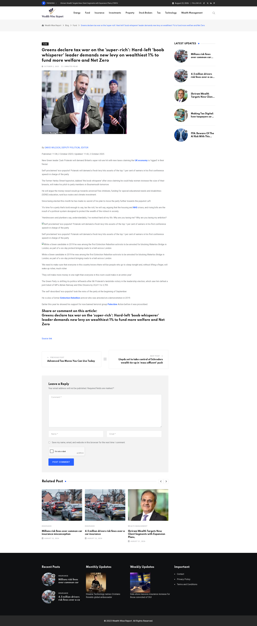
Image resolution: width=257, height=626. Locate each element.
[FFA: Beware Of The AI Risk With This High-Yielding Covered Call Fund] (181, 135)
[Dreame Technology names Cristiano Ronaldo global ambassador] (96, 582)
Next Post (155, 356)
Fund (87, 13)
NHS (135, 207)
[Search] (214, 12)
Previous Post (57, 357)
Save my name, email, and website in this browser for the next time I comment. (88, 442)
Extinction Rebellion (70, 298)
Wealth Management (192, 13)
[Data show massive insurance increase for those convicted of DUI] (140, 582)
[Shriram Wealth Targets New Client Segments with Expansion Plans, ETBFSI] (181, 95)
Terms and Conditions (187, 584)
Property (130, 13)
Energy (76, 13)
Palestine (112, 304)
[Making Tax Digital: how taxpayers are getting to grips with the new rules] (181, 115)
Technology (171, 13)
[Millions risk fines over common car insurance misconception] (181, 56)
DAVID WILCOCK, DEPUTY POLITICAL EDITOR (66, 147)
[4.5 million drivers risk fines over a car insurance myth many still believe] (181, 75)
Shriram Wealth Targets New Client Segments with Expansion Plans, (146, 534)
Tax (158, 13)
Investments (115, 13)
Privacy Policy (183, 579)
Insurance (99, 13)
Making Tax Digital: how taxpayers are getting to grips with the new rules (88, 3)
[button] (160, 481)
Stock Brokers (145, 13)
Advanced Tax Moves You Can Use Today (71, 361)
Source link (47, 338)
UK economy (141, 160)
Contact (180, 574)
